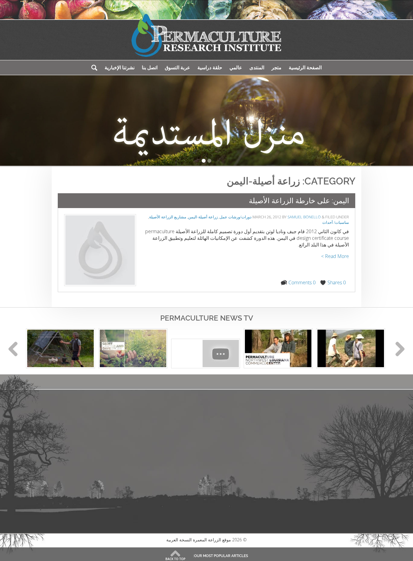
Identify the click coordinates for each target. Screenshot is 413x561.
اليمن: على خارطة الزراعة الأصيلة (299, 200)
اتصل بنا (150, 67)
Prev (13, 349)
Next (400, 349)
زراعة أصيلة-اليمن (203, 217)
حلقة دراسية (209, 67)
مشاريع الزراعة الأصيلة (167, 217)
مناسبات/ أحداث (335, 222)
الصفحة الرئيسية (305, 67)
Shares (336, 282)
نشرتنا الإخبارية (120, 67)
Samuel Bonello (304, 217)
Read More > (335, 256)
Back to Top (175, 559)
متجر (276, 67)
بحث (94, 67)
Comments (302, 282)
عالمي (235, 67)
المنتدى (256, 67)
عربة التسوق (177, 67)
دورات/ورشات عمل (236, 217)
